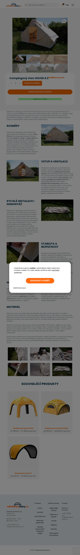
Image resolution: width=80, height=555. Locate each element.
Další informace (19, 288)
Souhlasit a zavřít (40, 281)
